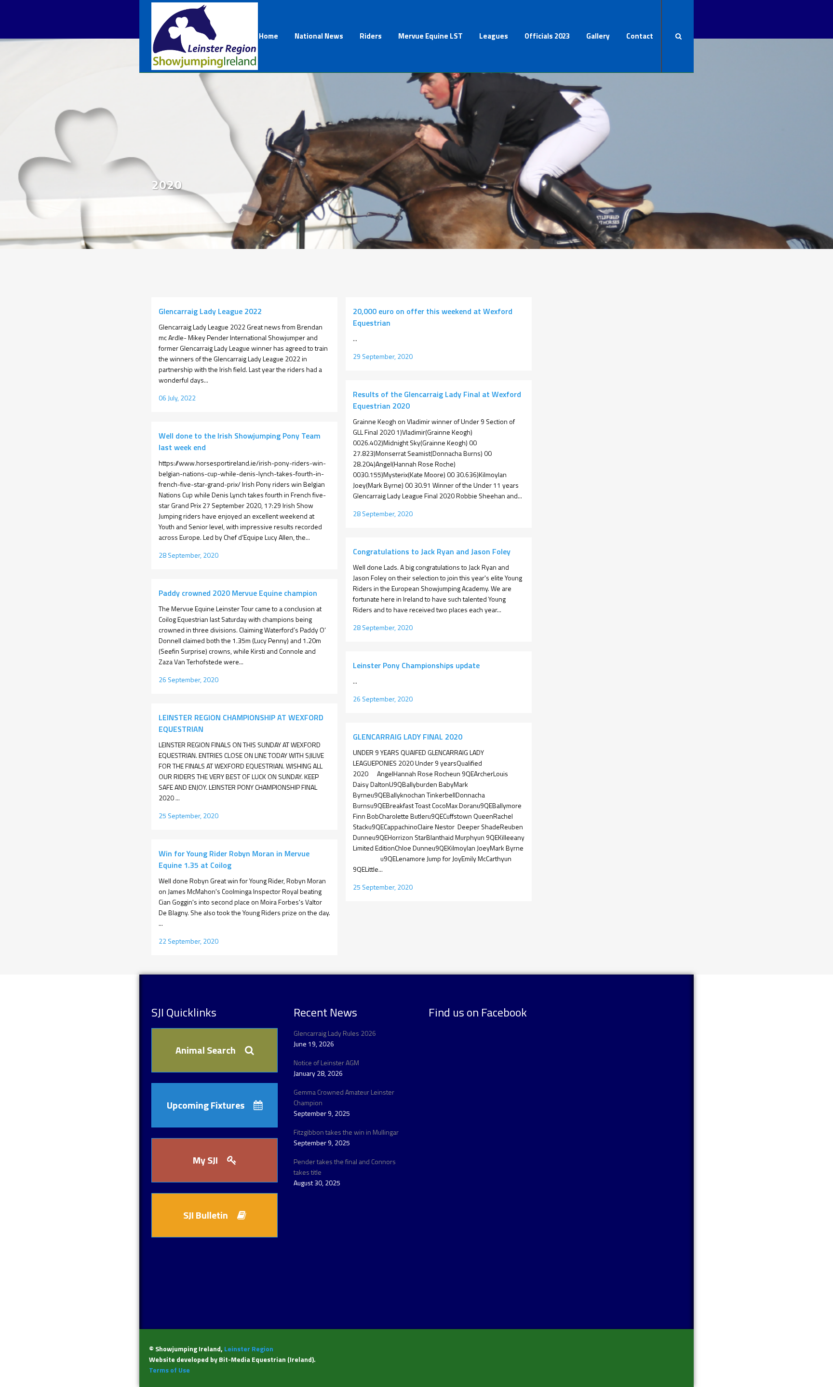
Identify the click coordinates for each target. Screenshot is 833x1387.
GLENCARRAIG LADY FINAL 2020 (407, 736)
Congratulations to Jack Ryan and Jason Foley (432, 551)
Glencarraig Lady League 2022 (210, 311)
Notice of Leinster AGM (326, 1062)
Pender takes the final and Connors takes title (345, 1166)
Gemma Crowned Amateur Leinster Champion (344, 1097)
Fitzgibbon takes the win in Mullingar (346, 1132)
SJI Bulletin (205, 1215)
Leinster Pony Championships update (416, 665)
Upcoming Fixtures (205, 1105)
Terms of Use (169, 1370)
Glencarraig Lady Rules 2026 (335, 1033)
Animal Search (205, 1050)
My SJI (205, 1160)
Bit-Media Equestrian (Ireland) (266, 1359)
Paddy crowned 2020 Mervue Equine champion (238, 593)
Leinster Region (248, 1349)
